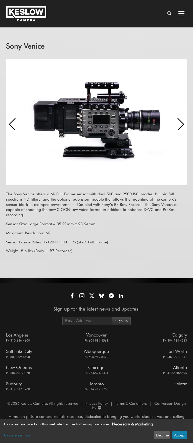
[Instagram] (81, 296)
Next (180, 124)
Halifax (180, 383)
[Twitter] (91, 296)
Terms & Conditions (131, 403)
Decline (162, 435)
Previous (12, 124)
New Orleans (19, 367)
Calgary (179, 335)
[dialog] (96, 431)
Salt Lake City (19, 351)
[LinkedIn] (121, 296)
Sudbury (14, 383)
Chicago (96, 367)
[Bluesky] (101, 296)
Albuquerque (96, 351)
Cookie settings (17, 435)
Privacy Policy (96, 403)
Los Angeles (17, 335)
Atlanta (180, 367)
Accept (179, 435)
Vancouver (96, 335)
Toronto (96, 383)
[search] (169, 13)
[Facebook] (72, 296)
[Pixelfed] (111, 296)
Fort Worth (176, 351)
